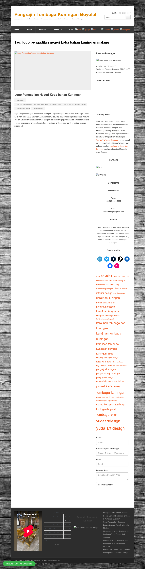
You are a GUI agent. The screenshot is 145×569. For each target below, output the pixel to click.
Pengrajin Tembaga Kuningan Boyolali (56, 14)
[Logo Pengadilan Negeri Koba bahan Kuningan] (52, 70)
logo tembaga (118, 362)
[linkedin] (105, 29)
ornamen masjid (121, 365)
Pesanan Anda (102, 470)
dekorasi (125, 276)
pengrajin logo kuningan (108, 373)
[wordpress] (125, 29)
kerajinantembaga (105, 306)
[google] (86, 29)
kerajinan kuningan (108, 298)
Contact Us (57, 29)
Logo (19, 104)
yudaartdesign (39, 108)
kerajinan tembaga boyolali (108, 315)
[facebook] (95, 29)
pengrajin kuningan (106, 369)
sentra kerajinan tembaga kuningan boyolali (110, 406)
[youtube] (115, 29)
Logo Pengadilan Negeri (42, 104)
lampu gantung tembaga (107, 357)
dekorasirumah (102, 280)
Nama (99, 437)
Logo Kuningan (27, 104)
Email (98, 459)
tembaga (102, 414)
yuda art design (110, 428)
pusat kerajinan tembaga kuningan (110, 389)
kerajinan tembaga (107, 311)
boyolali (106, 275)
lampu (110, 353)
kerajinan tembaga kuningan (108, 336)
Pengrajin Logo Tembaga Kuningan (74, 104)
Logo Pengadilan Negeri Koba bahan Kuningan (48, 94)
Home (16, 29)
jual (114, 293)
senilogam (110, 397)
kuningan (101, 353)
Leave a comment (23, 108)
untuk (113, 415)
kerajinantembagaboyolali (105, 319)
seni (103, 397)
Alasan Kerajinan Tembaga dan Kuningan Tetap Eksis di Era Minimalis (115, 543)
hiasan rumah (121, 288)
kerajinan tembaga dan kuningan (110, 325)
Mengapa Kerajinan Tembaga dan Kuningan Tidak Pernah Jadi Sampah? (116, 534)
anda (98, 276)
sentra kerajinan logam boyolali (106, 400)
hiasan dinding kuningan (104, 288)
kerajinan (121, 293)
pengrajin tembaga (104, 377)
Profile (29, 29)
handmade (100, 284)
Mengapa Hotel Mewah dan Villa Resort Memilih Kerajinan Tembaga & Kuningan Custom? (116, 515)
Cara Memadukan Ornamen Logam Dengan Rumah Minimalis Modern (116, 525)
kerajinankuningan (105, 302)
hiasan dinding (112, 284)
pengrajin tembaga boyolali (108, 381)
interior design (104, 293)
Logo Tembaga (56, 104)
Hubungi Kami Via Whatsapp (19, 563)
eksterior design (117, 280)
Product (42, 29)
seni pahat (120, 397)
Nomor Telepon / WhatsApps (108, 448)
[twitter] (78, 29)
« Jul (57, 544)
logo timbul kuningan (105, 365)
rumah (98, 397)
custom (117, 276)
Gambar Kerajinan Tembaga (107, 140)
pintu (123, 381)
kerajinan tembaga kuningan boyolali (107, 346)
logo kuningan (104, 361)
